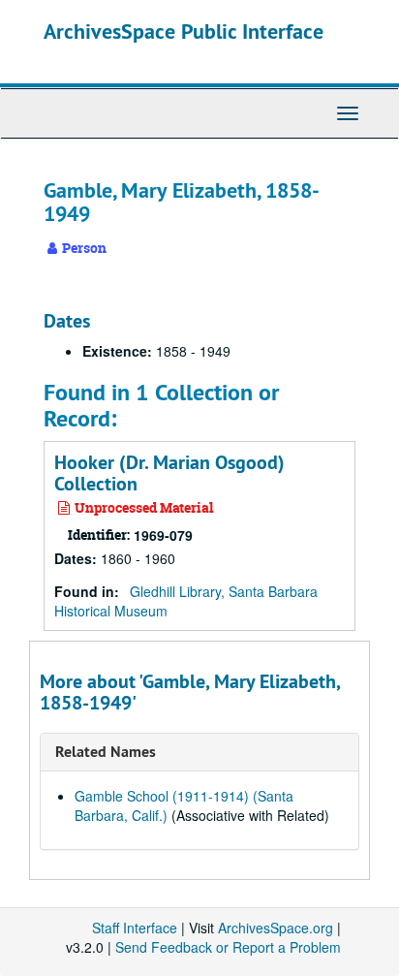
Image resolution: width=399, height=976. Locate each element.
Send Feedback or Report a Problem (228, 947)
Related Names (105, 751)
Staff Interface (134, 927)
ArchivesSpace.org (275, 927)
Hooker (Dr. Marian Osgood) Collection (169, 473)
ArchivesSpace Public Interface (183, 31)
